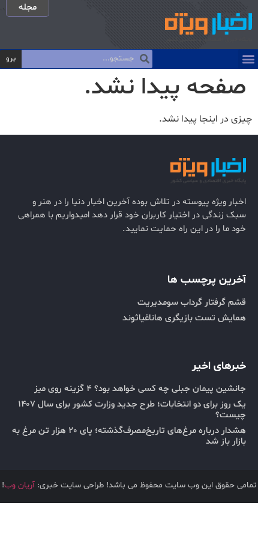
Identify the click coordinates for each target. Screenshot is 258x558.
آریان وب (19, 485)
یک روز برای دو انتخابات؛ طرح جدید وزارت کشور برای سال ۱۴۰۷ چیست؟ (132, 409)
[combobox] (87, 59)
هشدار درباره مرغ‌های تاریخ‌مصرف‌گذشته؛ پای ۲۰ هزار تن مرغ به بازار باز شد (129, 436)
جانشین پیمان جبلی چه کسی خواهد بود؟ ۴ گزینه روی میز (140, 389)
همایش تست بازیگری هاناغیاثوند (184, 318)
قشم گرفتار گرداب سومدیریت (191, 302)
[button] (248, 59)
